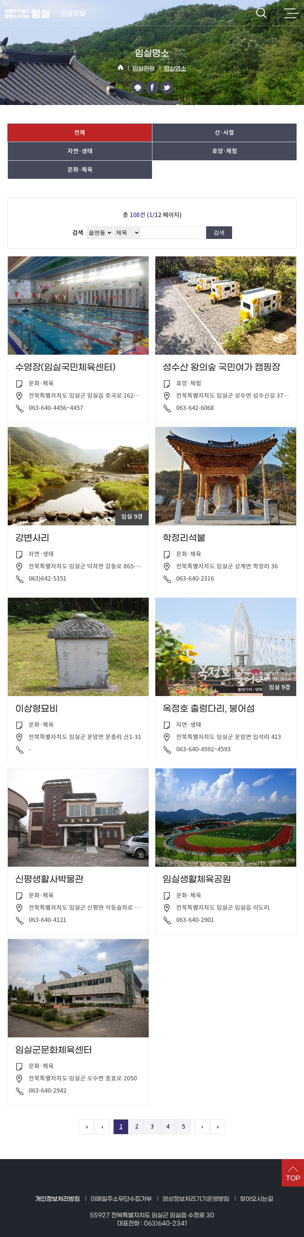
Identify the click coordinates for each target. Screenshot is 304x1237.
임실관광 (143, 68)
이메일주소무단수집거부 (121, 1198)
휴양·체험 (224, 151)
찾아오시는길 (256, 1198)
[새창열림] (137, 87)
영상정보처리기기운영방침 (195, 1198)
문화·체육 (80, 169)
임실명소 (175, 68)
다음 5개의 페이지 (202, 1126)
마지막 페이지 (217, 1126)
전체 (79, 132)
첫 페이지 (86, 1126)
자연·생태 (80, 151)
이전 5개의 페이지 (102, 1126)
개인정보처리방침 (57, 1198)
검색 (261, 13)
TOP (293, 1178)
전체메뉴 (291, 13)
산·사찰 (224, 132)
